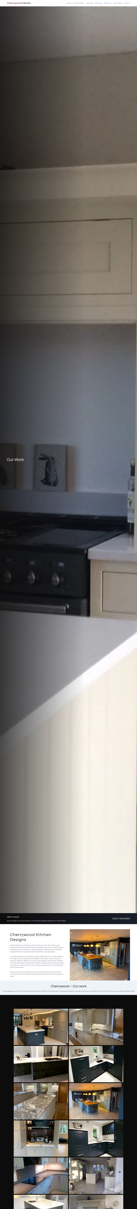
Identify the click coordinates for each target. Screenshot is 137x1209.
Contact (126, 3)
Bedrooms (98, 3)
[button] (41, 1027)
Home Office (117, 3)
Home (69, 3)
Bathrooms (108, 3)
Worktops (90, 3)
